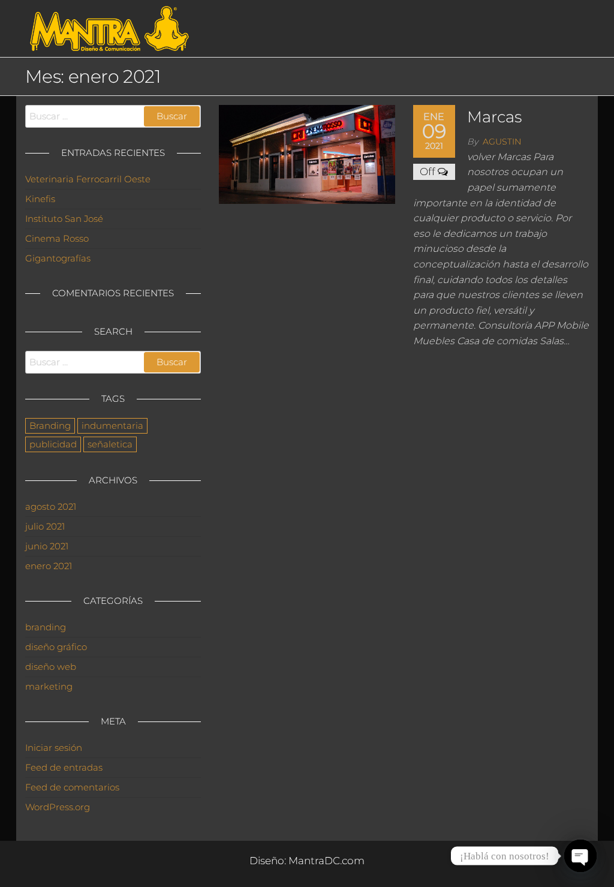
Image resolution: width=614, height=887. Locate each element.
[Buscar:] (113, 116)
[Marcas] (307, 154)
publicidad (53, 444)
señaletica (110, 444)
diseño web (50, 666)
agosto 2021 (50, 506)
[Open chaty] (580, 856)
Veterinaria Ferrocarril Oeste (88, 179)
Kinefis (40, 199)
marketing (49, 686)
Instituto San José (64, 218)
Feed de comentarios (72, 787)
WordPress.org (57, 807)
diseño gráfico (56, 647)
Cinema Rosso (57, 238)
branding (45, 627)
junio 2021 (46, 546)
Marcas (494, 117)
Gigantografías (58, 258)
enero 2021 (48, 566)
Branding (50, 425)
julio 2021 (45, 526)
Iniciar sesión (53, 747)
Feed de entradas (64, 767)
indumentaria (112, 425)
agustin (502, 141)
